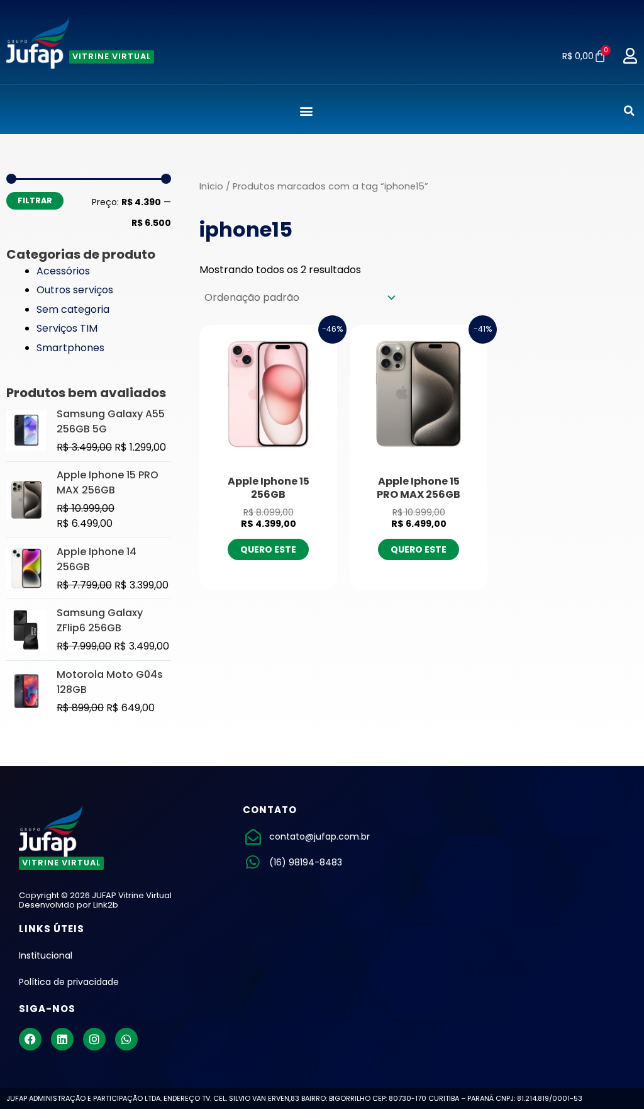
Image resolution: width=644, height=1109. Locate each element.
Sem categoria (72, 309)
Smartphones (70, 348)
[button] (306, 111)
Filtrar (35, 200)
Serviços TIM (66, 328)
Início (211, 186)
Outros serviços (74, 290)
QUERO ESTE (268, 549)
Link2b (105, 905)
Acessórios (63, 271)
